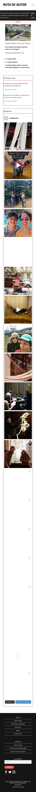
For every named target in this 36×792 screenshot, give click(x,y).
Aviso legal (18, 745)
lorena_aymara (12, 62)
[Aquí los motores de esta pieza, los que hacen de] (18, 165)
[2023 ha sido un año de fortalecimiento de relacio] (18, 425)
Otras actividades (18, 724)
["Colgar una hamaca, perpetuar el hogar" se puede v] (18, 310)
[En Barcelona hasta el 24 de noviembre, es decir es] (18, 136)
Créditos (18, 742)
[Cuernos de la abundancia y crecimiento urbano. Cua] (18, 512)
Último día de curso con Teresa (17, 43)
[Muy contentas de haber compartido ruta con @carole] (18, 194)
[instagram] (15, 771)
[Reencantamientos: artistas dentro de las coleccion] (18, 252)
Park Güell (8, 67)
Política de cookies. (33, 15)
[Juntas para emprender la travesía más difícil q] (18, 223)
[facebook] (7, 771)
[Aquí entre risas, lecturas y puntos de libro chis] (18, 281)
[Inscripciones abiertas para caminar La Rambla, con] (18, 627)
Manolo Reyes (12, 65)
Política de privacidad (18, 748)
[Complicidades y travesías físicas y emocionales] (18, 656)
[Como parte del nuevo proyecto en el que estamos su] (18, 396)
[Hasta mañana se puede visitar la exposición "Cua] (18, 541)
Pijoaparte (16, 67)
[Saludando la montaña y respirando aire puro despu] (18, 338)
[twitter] (11, 771)
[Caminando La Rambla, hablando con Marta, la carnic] (18, 570)
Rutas (18, 717)
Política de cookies (18, 751)
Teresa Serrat (25, 67)
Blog (18, 730)
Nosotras (18, 721)
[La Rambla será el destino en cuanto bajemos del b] (18, 598)
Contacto (18, 734)
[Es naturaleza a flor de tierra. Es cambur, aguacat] (18, 685)
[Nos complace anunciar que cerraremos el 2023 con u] (18, 454)
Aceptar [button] (18, 22)
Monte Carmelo (22, 65)
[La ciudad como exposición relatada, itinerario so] (18, 483)
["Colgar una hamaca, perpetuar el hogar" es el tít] (18, 367)
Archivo (18, 727)
